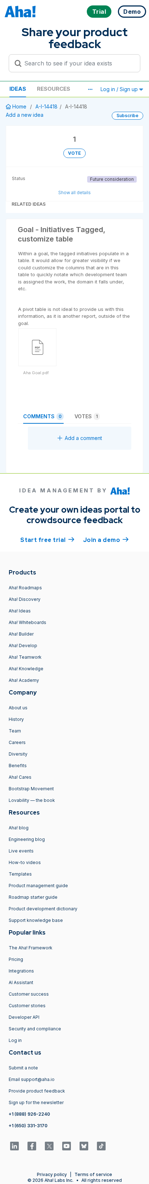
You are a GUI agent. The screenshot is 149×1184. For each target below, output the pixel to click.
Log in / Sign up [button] (120, 89)
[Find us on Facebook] (32, 1146)
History (16, 719)
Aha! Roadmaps (25, 587)
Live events (21, 851)
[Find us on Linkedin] (14, 1146)
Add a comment (83, 438)
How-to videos (25, 862)
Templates (20, 874)
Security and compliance (35, 1028)
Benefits (18, 765)
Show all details (74, 192)
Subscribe (127, 115)
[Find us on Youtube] (66, 1146)
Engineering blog (27, 839)
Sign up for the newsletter (36, 1102)
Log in (15, 1040)
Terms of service (93, 1174)
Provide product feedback (37, 1091)
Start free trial (47, 540)
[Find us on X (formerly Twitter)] (49, 1146)
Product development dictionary (43, 908)
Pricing (16, 959)
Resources (53, 88)
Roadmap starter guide (33, 897)
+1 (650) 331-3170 (28, 1125)
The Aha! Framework (30, 947)
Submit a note (23, 1067)
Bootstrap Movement (31, 788)
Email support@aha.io (32, 1079)
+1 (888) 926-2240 (29, 1114)
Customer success (29, 994)
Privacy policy (52, 1174)
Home (19, 106)
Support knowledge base (36, 920)
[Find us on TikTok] (101, 1146)
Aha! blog (19, 827)
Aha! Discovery (25, 599)
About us (18, 707)
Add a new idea (24, 115)
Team (15, 731)
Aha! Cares (20, 777)
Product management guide (38, 885)
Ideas (17, 88)
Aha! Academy (24, 680)
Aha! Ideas (20, 611)
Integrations (21, 971)
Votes (86, 416)
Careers (17, 742)
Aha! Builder (21, 634)
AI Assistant (21, 982)
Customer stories (27, 1005)
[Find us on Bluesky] (84, 1146)
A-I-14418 (46, 106)
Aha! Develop (23, 645)
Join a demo (106, 540)
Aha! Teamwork (25, 657)
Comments (42, 416)
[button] (90, 89)
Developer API (24, 1017)
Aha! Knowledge (26, 668)
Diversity (18, 754)
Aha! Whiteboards (27, 622)
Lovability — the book (32, 800)
